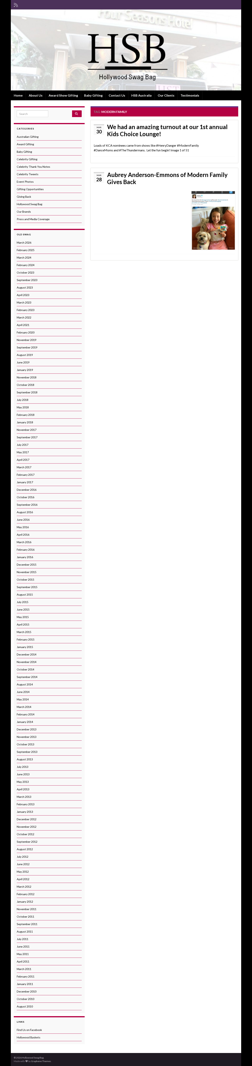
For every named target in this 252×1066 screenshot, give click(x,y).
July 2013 (22, 766)
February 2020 (25, 332)
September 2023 (27, 280)
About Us (36, 95)
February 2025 (25, 250)
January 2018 (25, 422)
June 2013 (23, 774)
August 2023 (25, 287)
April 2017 (23, 459)
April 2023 (23, 295)
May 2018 (23, 407)
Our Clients (166, 95)
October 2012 (25, 834)
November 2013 (26, 736)
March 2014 (24, 706)
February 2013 (25, 804)
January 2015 (25, 647)
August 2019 (25, 355)
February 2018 (25, 414)
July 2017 (22, 444)
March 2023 (24, 302)
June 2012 (23, 864)
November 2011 (26, 909)
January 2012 (25, 901)
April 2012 (23, 879)
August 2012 (25, 849)
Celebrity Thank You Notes (33, 166)
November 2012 (26, 826)
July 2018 (22, 399)
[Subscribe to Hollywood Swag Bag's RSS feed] (16, 4)
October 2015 (25, 579)
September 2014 (27, 677)
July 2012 (22, 856)
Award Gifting (25, 144)
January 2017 (25, 482)
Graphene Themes (41, 1061)
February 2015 (25, 639)
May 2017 (23, 452)
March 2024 (24, 257)
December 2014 (26, 654)
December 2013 (26, 729)
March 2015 (24, 632)
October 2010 (25, 999)
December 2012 (26, 819)
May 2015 (23, 617)
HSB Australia (141, 95)
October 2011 (25, 916)
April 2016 (23, 534)
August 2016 (25, 512)
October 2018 (25, 384)
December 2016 (26, 489)
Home (18, 95)
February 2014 (25, 714)
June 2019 (23, 362)
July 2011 (22, 939)
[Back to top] (243, 1057)
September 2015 (27, 587)
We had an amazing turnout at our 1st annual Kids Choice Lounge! (167, 130)
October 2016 (25, 497)
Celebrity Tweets (27, 174)
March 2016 (24, 542)
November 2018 (26, 377)
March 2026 (24, 242)
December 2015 (26, 564)
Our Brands (24, 211)
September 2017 (27, 437)
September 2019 (27, 347)
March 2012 (24, 886)
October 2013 (25, 744)
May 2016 (23, 527)
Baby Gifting (93, 95)
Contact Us (117, 95)
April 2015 (23, 624)
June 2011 (23, 946)
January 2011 (25, 984)
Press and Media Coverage (33, 219)
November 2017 (26, 429)
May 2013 (23, 781)
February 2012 (25, 894)
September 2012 (27, 841)
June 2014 (23, 692)
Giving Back (24, 196)
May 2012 (23, 871)
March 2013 (24, 796)
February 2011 (25, 976)
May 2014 (23, 699)
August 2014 (25, 684)
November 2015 (26, 572)
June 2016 (23, 519)
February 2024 (25, 265)
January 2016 (25, 557)
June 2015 (23, 609)
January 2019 (25, 369)
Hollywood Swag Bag (29, 204)
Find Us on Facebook (29, 1030)
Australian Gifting (28, 136)
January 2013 (25, 811)
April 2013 (23, 789)
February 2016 (25, 549)
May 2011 (23, 954)
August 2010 (25, 1006)
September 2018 (27, 392)
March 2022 (24, 317)
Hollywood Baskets (28, 1037)
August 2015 (25, 594)
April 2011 (23, 961)
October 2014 (25, 669)
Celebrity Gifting (27, 159)
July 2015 (22, 602)
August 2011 (25, 931)
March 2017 (24, 467)
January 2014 (25, 721)
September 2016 (27, 504)
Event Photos (25, 181)
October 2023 (25, 272)
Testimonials (190, 95)
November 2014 (26, 662)
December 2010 (26, 991)
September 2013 (27, 751)
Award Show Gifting (63, 95)
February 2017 (25, 474)
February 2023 (25, 310)
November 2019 (26, 340)
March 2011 (24, 969)
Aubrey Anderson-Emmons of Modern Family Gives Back (167, 178)
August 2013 (25, 759)
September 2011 (27, 924)
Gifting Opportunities (30, 189)
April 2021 (23, 325)
